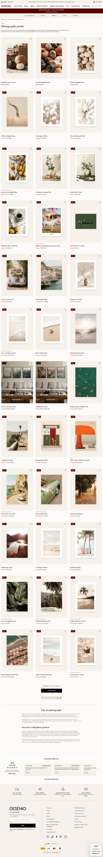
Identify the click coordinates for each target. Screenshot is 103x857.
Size (64, 15)
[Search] (93, 6)
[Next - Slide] (98, 769)
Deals (67, 6)
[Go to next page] (60, 697)
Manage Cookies (79, 827)
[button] (96, 850)
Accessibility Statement (53, 822)
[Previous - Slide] (22, 769)
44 (58, 698)
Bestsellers (18, 6)
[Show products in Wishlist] (96, 6)
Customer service (79, 810)
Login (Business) (51, 832)
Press (48, 810)
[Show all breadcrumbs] (3, 19)
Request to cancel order (81, 824)
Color (42, 15)
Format (54, 15)
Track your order (79, 813)
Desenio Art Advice (80, 808)
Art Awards (50, 829)
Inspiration (86, 6)
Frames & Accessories (57, 6)
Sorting (75, 15)
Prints (32, 6)
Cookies (77, 819)
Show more (51, 690)
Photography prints (19, 19)
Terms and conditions (80, 816)
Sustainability (50, 819)
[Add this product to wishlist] (31, 39)
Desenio (56, 852)
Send (22, 825)
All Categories (29, 15)
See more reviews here (51, 779)
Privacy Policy (20, 829)
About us (49, 808)
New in (26, 6)
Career (48, 816)
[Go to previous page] (42, 697)
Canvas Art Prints (42, 6)
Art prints (9, 19)
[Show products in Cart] (100, 6)
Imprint (48, 813)
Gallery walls (75, 6)
